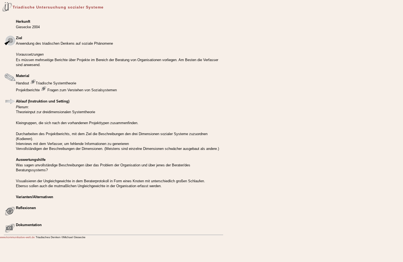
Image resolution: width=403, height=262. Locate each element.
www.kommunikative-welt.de (17, 237)
